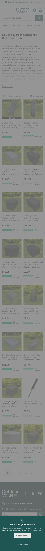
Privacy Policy (37, 530)
